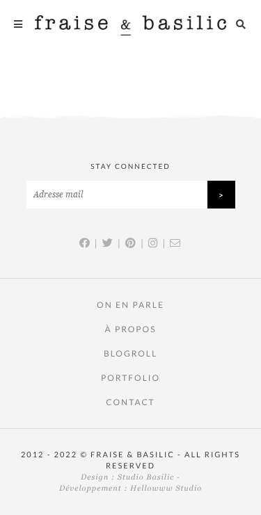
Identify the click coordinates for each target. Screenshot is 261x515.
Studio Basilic (146, 477)
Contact (130, 402)
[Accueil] (130, 24)
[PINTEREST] (131, 243)
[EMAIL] (176, 243)
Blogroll (130, 353)
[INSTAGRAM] (153, 243)
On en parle (130, 305)
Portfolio (130, 378)
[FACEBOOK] (85, 243)
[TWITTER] (108, 243)
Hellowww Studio (166, 488)
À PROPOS (130, 329)
